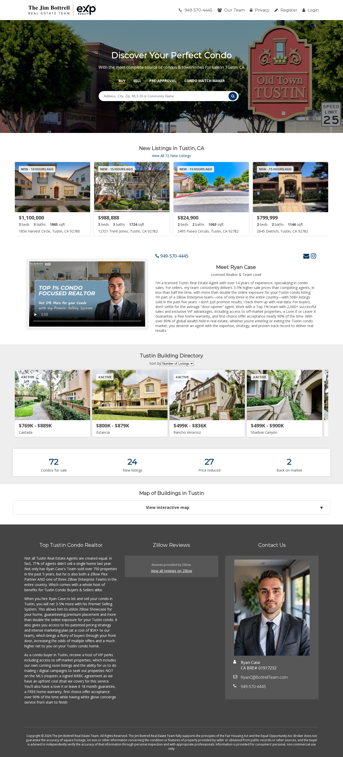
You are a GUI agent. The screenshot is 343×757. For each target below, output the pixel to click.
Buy (122, 80)
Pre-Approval (162, 80)
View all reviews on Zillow (171, 570)
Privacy (262, 10)
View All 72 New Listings (171, 155)
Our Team (234, 10)
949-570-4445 (198, 10)
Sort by (155, 363)
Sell (137, 80)
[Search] (232, 96)
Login (313, 10)
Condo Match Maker (204, 80)
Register (288, 10)
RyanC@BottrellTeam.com (264, 677)
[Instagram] (313, 256)
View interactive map (167, 507)
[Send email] (306, 256)
